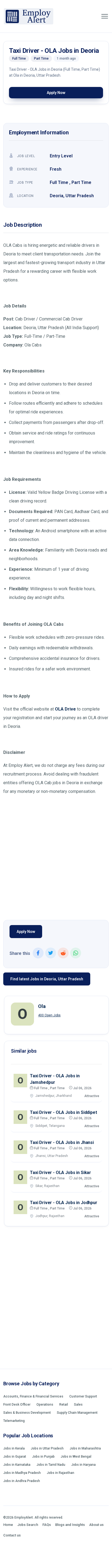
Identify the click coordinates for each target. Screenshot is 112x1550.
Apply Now (56, 92)
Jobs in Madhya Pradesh (22, 1473)
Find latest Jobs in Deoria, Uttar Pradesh (46, 979)
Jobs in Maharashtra (85, 1448)
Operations (44, 1404)
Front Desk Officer (16, 1404)
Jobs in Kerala (14, 1448)
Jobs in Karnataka (16, 1465)
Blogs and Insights (70, 1525)
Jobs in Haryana (83, 1465)
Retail (63, 1404)
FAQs (46, 1525)
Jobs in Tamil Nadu (50, 1465)
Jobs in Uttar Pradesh (47, 1448)
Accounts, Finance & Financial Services (33, 1396)
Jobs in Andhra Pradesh (21, 1481)
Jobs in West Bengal (76, 1456)
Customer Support (83, 1396)
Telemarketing (14, 1421)
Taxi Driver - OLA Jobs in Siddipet (63, 1112)
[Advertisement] (56, 856)
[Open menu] (104, 16)
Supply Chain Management (77, 1413)
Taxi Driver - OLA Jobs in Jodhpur (63, 1202)
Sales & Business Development (27, 1413)
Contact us (12, 1535)
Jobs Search (27, 1525)
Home (8, 1525)
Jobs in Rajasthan (60, 1473)
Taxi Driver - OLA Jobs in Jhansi (62, 1142)
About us (96, 1525)
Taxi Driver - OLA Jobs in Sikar (60, 1172)
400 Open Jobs (49, 1015)
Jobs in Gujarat (14, 1456)
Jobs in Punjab (43, 1456)
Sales (78, 1404)
